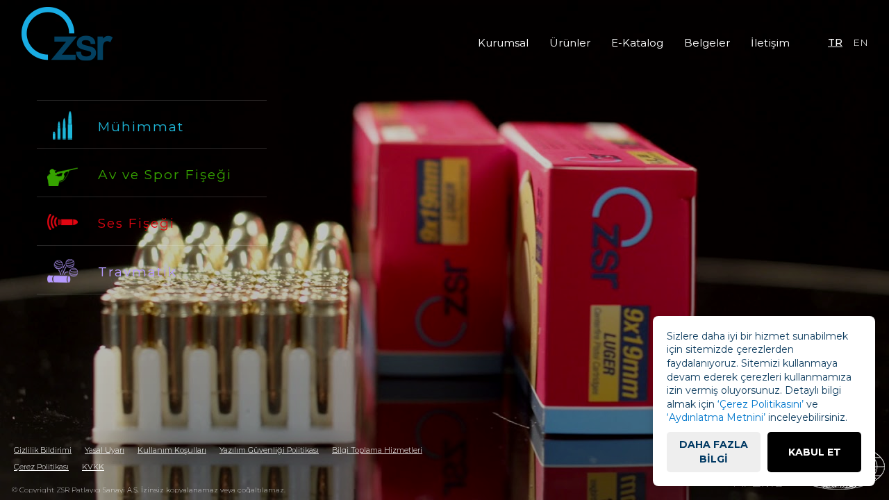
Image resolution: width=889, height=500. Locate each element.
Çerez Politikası (41, 467)
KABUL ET (814, 452)
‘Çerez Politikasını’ (760, 404)
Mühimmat (141, 126)
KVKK (93, 467)
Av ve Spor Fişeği (165, 174)
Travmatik (137, 271)
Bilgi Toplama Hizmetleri (377, 450)
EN (860, 42)
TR (835, 42)
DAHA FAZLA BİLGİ (713, 451)
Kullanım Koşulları (172, 450)
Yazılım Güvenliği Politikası (269, 450)
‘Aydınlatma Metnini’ (716, 417)
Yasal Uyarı (104, 450)
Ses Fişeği (136, 223)
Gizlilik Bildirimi (43, 450)
